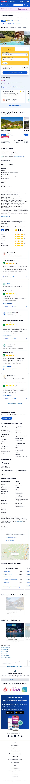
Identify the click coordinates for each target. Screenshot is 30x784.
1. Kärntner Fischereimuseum (10, 579)
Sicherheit (15, 773)
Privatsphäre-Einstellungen (15, 759)
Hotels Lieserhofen (5, 647)
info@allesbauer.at (11, 537)
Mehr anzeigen (4, 216)
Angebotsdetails (19, 521)
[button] (12, 38)
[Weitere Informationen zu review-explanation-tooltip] (18, 20)
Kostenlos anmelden (22, 9)
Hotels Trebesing (5, 655)
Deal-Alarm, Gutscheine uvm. (15, 748)
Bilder (19, 27)
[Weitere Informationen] (15, 141)
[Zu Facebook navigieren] (8, 736)
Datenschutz (15, 756)
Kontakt (21, 1)
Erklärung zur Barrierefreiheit (15, 771)
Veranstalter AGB (15, 751)
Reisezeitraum (5, 52)
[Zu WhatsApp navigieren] (22, 736)
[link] (24, 5)
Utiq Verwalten (15, 762)
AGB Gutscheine (15, 768)
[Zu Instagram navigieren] (12, 736)
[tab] (8, 49)
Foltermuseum (6, 571)
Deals (3, 1)
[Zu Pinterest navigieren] (18, 736)
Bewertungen (13, 27)
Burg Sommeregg (7, 574)
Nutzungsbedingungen (15, 753)
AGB (15, 765)
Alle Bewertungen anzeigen (14, 403)
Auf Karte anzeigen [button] (23, 18)
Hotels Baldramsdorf (6, 657)
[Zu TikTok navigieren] (15, 736)
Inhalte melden (15, 745)
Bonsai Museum (7, 577)
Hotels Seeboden (5, 649)
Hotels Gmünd (4, 651)
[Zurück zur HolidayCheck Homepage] (5, 5)
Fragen (24, 27)
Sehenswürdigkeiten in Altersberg (11, 587)
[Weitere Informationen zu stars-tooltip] (15, 15)
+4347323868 (11, 540)
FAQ (15, 742)
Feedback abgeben (15, 680)
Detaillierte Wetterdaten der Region (15, 666)
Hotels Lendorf (4, 653)
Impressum (15, 776)
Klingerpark (6, 582)
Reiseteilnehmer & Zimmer (8, 57)
